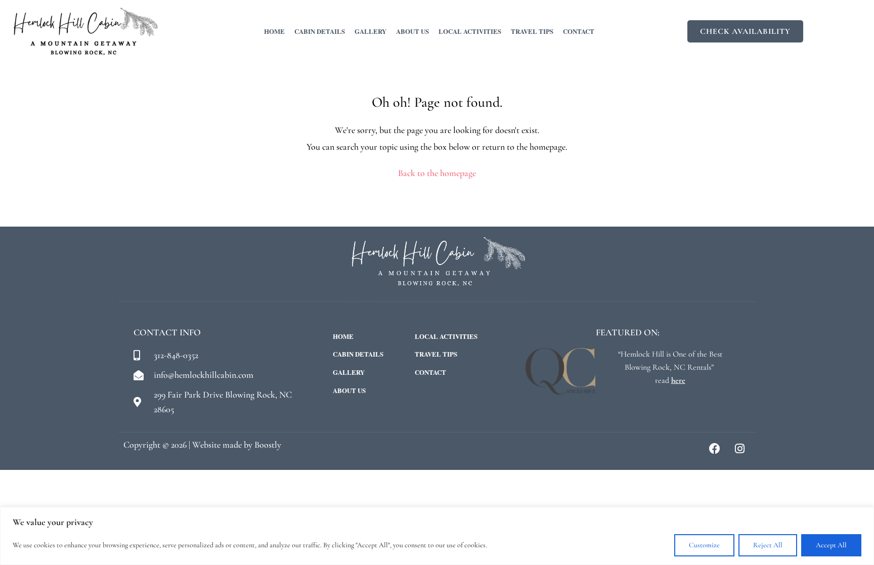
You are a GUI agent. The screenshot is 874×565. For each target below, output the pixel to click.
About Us (412, 31)
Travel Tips (532, 31)
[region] (437, 536)
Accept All (831, 545)
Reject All (767, 545)
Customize (704, 545)
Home (274, 31)
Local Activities (470, 31)
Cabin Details (319, 31)
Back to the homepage (437, 173)
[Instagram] (739, 449)
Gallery (370, 31)
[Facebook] (715, 449)
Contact (578, 31)
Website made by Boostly (236, 444)
